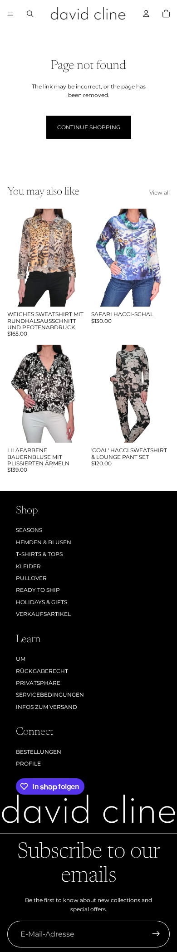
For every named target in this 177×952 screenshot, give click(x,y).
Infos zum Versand (46, 706)
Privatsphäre (38, 682)
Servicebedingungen (50, 694)
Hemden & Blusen (43, 542)
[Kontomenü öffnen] (146, 14)
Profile (28, 763)
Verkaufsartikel (43, 613)
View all (159, 192)
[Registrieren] (156, 934)
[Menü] (10, 13)
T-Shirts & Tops (39, 554)
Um (20, 658)
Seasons (29, 530)
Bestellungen (38, 751)
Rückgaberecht (42, 671)
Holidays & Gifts (41, 602)
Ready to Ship (38, 589)
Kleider (28, 566)
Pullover (31, 578)
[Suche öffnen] (30, 14)
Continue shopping (88, 127)
